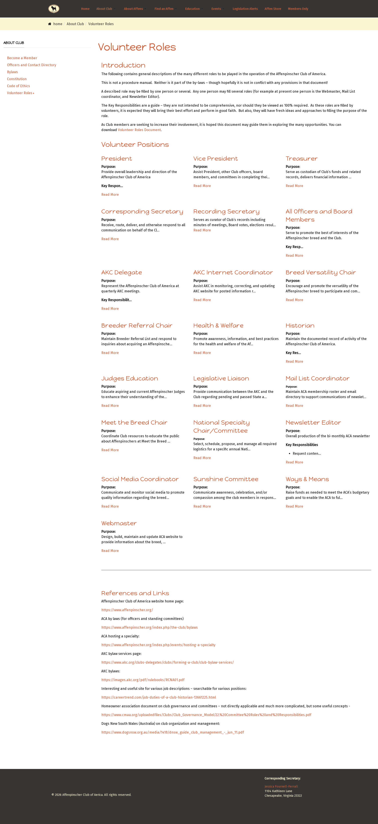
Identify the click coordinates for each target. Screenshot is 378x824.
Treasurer (302, 158)
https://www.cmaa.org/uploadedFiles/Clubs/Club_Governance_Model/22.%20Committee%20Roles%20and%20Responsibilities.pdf (206, 715)
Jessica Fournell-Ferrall (281, 786)
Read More (110, 195)
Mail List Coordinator (318, 378)
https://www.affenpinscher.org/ (127, 610)
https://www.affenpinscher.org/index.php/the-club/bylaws (149, 627)
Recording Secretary (226, 211)
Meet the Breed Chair (134, 422)
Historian (300, 325)
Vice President (215, 158)
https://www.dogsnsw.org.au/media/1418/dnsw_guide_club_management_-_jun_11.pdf (172, 732)
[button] (107, 8)
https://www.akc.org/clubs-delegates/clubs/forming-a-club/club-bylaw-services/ (167, 662)
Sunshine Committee (225, 479)
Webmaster (119, 523)
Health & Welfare (218, 325)
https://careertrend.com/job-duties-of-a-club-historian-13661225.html (158, 697)
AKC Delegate (121, 272)
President (116, 158)
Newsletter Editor (313, 422)
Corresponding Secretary (142, 211)
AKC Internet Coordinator (233, 272)
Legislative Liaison (221, 378)
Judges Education (129, 378)
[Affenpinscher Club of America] (54, 8)
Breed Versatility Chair (321, 272)
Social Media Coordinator (140, 479)
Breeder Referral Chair (137, 325)
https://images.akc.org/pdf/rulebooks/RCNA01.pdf (142, 680)
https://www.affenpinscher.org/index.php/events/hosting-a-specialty (158, 645)
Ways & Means (307, 479)
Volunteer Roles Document (139, 130)
